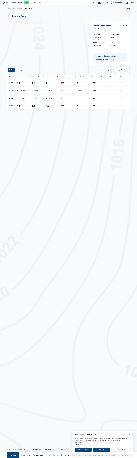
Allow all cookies (83, 449)
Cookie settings (121, 449)
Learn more (78, 444)
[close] (129, 434)
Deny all (101, 449)
